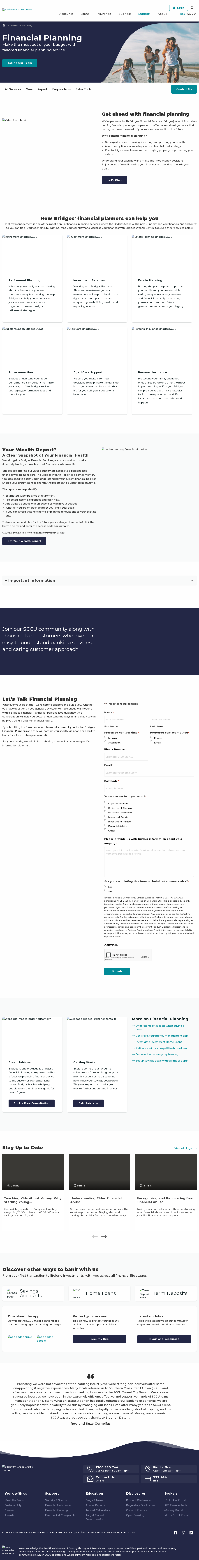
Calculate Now (89, 1103)
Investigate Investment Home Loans (159, 1042)
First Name (111, 726)
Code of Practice (136, 1510)
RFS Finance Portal (176, 1505)
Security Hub (99, 1339)
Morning (113, 738)
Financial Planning (56, 1510)
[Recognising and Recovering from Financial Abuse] (166, 1209)
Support (144, 14)
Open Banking (135, 1515)
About (162, 14)
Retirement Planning (120, 808)
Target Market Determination (95, 1517)
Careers (9, 1510)
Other (111, 830)
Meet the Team (14, 1500)
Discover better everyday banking (157, 1054)
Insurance (103, 14)
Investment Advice (119, 821)
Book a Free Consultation (31, 1103)
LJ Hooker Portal (175, 1500)
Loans (85, 14)
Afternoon (114, 742)
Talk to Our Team (19, 63)
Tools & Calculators (98, 1510)
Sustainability (13, 1505)
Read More (11, 1228)
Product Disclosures (139, 1500)
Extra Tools (84, 89)
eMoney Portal (173, 1510)
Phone (158, 738)
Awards (9, 1515)
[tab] (99, 581)
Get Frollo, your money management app (162, 1035)
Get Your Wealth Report (24, 541)
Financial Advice (117, 826)
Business (124, 14)
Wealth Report (36, 89)
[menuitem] (66, 14)
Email (157, 742)
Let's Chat (115, 180)
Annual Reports (95, 1505)
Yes (110, 891)
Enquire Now (61, 89)
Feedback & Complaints (60, 1515)
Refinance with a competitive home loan (161, 1048)
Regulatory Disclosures (140, 1505)
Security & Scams (56, 1500)
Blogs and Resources (164, 1339)
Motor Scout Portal (176, 1515)
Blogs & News (94, 1500)
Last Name (156, 726)
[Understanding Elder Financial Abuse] (99, 1209)
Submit (117, 971)
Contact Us (184, 89)
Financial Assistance (58, 1505)
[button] (104, 1236)
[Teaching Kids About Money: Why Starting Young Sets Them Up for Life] (33, 1209)
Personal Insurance (120, 812)
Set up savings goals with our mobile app (162, 1060)
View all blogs (183, 1148)
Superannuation (118, 803)
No (110, 886)
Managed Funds (118, 817)
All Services (13, 89)
